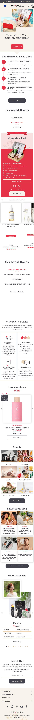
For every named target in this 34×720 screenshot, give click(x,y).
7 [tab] (20, 646)
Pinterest (17, 706)
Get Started (17, 100)
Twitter (26, 706)
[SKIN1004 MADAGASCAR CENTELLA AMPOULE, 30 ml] (11, 213)
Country (6, 629)
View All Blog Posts (17, 566)
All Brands (17, 500)
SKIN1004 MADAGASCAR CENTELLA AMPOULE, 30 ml (11, 225)
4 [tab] (13, 646)
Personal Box (17, 46)
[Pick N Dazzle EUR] (5, 6)
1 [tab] (6, 646)
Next (32, 199)
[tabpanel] (17, 612)
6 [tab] (18, 646)
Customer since (9, 637)
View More (16, 641)
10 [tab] (27, 646)
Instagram (12, 706)
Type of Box (7, 633)
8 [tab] (23, 646)
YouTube (22, 706)
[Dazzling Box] (17, 151)
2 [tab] (8, 646)
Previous (2, 199)
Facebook (8, 706)
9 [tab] (25, 646)
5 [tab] (16, 646)
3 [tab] (11, 646)
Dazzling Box (17, 137)
